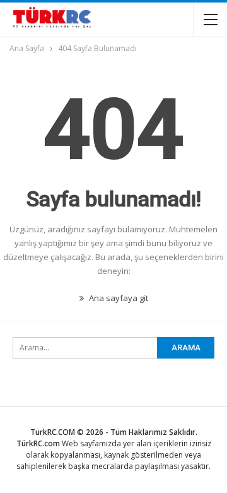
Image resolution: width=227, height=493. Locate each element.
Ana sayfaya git (117, 298)
